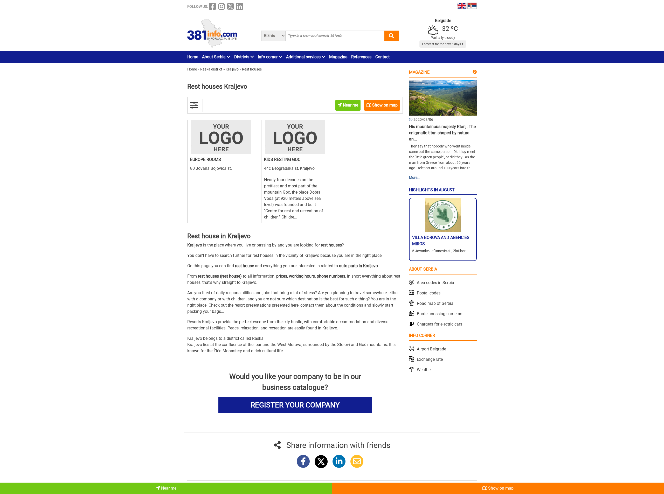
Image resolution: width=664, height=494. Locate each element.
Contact (382, 56)
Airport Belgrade (431, 349)
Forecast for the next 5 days (442, 44)
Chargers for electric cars (439, 324)
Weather (424, 369)
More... (414, 177)
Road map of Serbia (435, 303)
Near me (168, 488)
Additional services (304, 56)
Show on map (500, 488)
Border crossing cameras (439, 313)
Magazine (338, 56)
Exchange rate (430, 359)
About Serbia (214, 56)
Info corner (268, 56)
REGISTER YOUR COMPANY (295, 405)
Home (192, 56)
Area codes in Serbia (435, 282)
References (361, 56)
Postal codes (428, 293)
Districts (242, 56)
